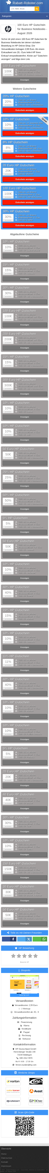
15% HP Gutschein (16, 264)
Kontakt (4, 1162)
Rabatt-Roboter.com (27, 3)
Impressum (6, 1166)
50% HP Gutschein (16, 495)
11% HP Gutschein (16, 656)
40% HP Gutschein (16, 587)
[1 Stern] (13, 956)
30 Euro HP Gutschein (18, 886)
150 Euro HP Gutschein (19, 863)
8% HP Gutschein (15, 142)
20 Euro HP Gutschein (18, 165)
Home (4, 1154)
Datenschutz (6, 1158)
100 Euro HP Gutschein (19, 66)
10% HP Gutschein (16, 119)
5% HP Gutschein (15, 518)
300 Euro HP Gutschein (19, 380)
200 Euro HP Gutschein (19, 333)
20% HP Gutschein (16, 96)
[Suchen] (36, 9)
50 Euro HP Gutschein (18, 449)
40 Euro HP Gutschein (18, 794)
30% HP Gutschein (16, 211)
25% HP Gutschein (16, 472)
